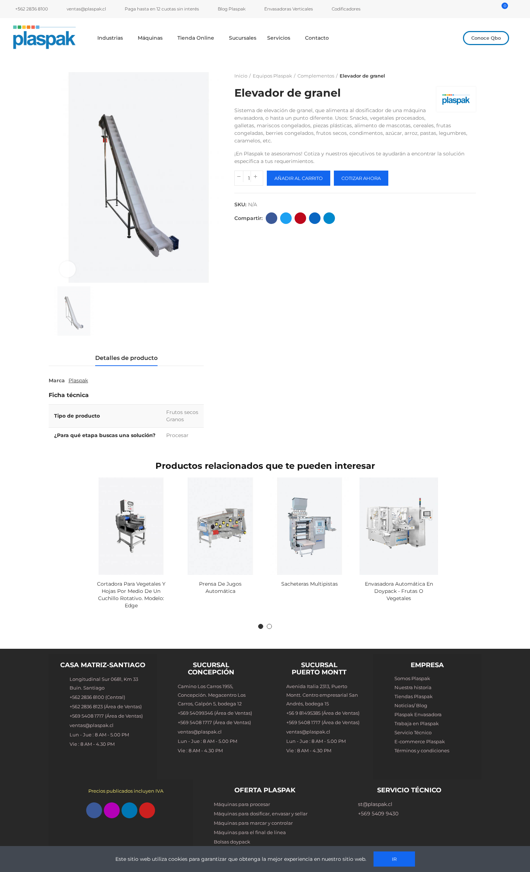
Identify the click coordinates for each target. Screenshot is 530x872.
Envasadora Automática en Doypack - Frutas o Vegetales (399, 591)
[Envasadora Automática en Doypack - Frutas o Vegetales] (398, 526)
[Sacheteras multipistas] (309, 526)
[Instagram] (112, 810)
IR (394, 859)
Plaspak (78, 380)
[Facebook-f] (94, 810)
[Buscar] (484, 9)
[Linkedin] (129, 810)
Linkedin (315, 218)
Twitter (286, 218)
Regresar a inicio (461, 75)
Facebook (271, 218)
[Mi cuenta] (493, 9)
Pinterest (300, 218)
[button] (486, 38)
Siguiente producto (470, 75)
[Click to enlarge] (67, 269)
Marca (57, 380)
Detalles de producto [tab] (126, 357)
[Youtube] (147, 810)
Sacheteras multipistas (309, 584)
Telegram (329, 218)
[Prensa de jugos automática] (220, 526)
